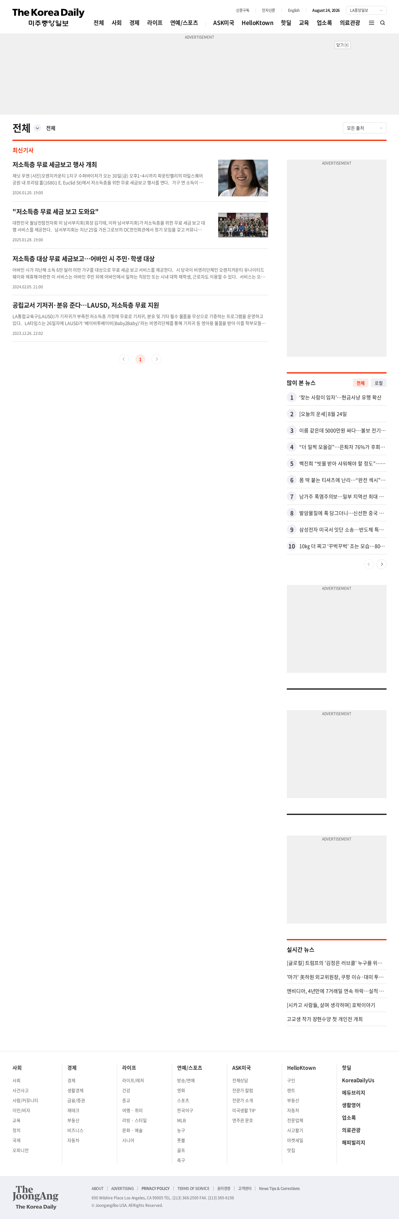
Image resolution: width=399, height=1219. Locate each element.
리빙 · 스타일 (134, 1120)
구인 (291, 1080)
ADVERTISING (122, 1188)
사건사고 (20, 1090)
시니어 (128, 1140)
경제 (134, 22)
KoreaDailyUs (358, 1080)
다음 (382, 564)
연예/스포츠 (184, 22)
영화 (181, 1090)
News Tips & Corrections (279, 1188)
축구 (181, 1160)
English (294, 10)
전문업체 (295, 1120)
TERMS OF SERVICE (193, 1188)
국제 (16, 1140)
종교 (126, 1100)
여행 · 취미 (132, 1110)
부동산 (73, 1120)
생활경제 (75, 1090)
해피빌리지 (353, 1142)
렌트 (291, 1090)
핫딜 (286, 22)
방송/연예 (186, 1080)
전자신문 (268, 10)
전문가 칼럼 (242, 1090)
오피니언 (20, 1150)
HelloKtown (257, 22)
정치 (16, 1130)
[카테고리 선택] (37, 128)
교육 (304, 22)
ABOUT (97, 1188)
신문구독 (242, 10)
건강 (126, 1090)
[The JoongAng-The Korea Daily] (35, 1197)
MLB (181, 1120)
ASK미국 (223, 22)
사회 (117, 22)
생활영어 (351, 1105)
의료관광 (350, 22)
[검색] (383, 22)
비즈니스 (75, 1130)
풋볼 (181, 1140)
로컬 (379, 383)
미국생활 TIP (244, 1110)
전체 (99, 22)
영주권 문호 (242, 1120)
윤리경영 (223, 1188)
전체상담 (240, 1080)
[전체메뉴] (371, 22)
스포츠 (183, 1100)
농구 (181, 1130)
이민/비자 (21, 1110)
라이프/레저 (133, 1080)
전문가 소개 (242, 1100)
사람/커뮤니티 (25, 1100)
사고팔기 (295, 1130)
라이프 (155, 22)
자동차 (73, 1140)
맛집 (291, 1150)
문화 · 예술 (132, 1130)
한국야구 (185, 1110)
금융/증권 (76, 1100)
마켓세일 (295, 1140)
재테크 (73, 1110)
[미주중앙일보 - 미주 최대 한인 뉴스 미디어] (48, 17)
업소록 (324, 22)
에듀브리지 (353, 1092)
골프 (181, 1150)
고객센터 (244, 1188)
